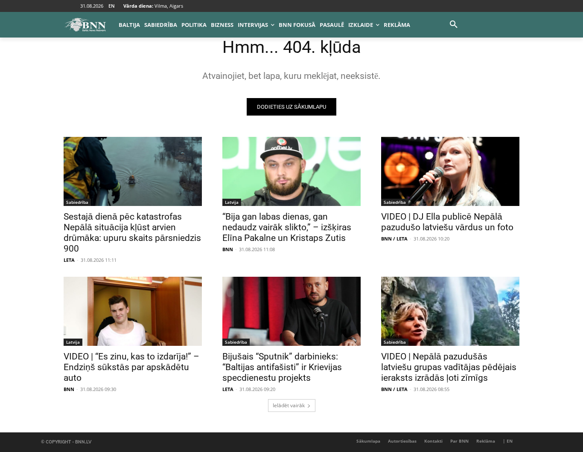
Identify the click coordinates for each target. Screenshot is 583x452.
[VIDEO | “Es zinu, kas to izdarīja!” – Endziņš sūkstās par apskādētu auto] (133, 311)
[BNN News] (85, 24)
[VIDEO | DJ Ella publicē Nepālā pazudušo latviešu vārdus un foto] (450, 171)
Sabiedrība (77, 202)
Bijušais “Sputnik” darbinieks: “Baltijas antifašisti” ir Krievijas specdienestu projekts (282, 367)
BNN (227, 249)
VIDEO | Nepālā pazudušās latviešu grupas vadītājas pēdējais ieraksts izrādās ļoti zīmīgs (448, 367)
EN (111, 6)
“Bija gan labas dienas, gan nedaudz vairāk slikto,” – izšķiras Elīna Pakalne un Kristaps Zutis (286, 227)
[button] (454, 25)
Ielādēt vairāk (289, 405)
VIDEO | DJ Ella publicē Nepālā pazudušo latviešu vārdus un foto (447, 222)
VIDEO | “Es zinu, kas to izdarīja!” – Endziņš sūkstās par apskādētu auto (131, 367)
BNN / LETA (394, 238)
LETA (69, 260)
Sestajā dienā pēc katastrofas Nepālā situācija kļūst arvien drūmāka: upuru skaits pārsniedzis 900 (132, 233)
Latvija (232, 202)
